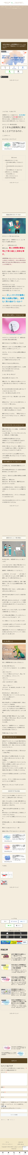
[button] (18, 71)
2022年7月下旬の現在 (10, 177)
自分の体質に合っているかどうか (14, 169)
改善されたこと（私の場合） (12, 171)
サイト (2, 1097)
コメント (4, 1072)
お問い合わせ (21, 1144)
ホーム (7, 1142)
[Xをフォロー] (20, 933)
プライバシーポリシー (7, 1144)
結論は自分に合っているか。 (12, 160)
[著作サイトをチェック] (7, 933)
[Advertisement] (14, 24)
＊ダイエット (5, 76)
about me (20, 1142)
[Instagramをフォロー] (7, 936)
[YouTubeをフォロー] (20, 936)
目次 (12, 157)
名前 (2, 1087)
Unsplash (19, 334)
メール (3, 1092)
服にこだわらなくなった (12, 175)
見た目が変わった (10, 173)
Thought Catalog (13, 334)
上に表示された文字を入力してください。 (11, 1108)
